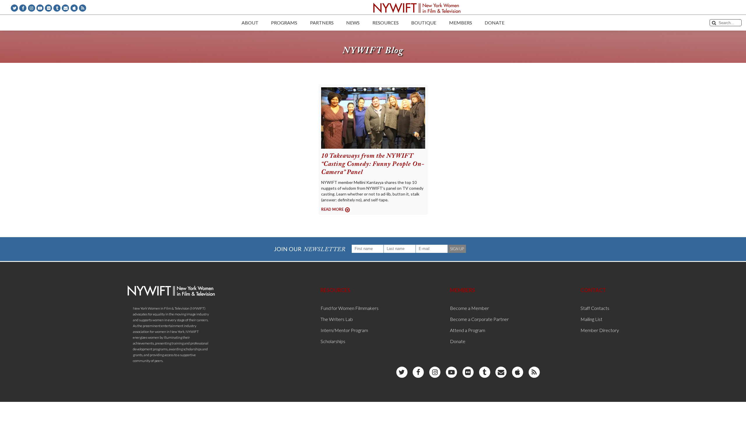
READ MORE (332, 209)
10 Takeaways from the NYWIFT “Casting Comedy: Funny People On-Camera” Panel (372, 164)
